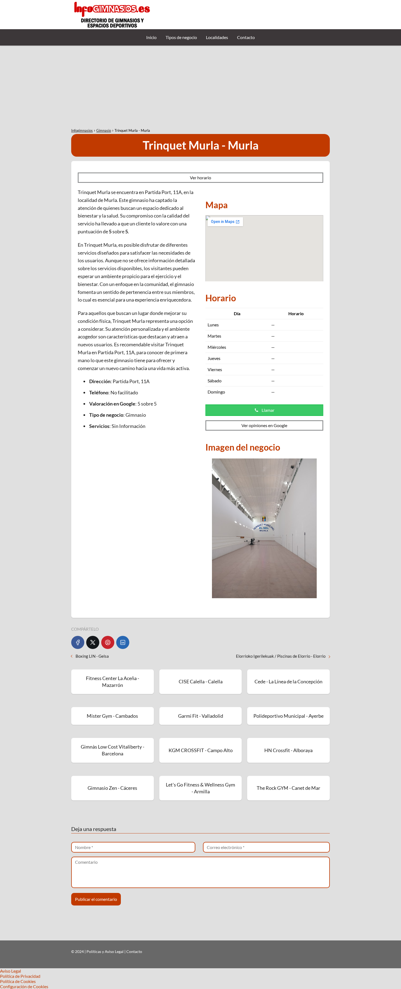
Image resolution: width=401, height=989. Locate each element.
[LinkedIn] (122, 642)
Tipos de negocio (181, 37)
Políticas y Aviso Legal (105, 951)
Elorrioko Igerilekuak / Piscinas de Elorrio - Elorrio (280, 656)
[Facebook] (77, 642)
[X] (92, 642)
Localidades (217, 37)
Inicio (151, 37)
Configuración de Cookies (24, 986)
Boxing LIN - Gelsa (92, 656)
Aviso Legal (10, 970)
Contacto (246, 37)
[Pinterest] (107, 642)
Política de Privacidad (20, 976)
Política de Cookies (18, 981)
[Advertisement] (200, 86)
